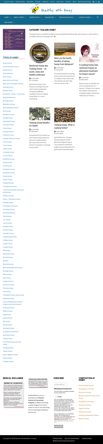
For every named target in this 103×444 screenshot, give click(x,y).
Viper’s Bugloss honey (10, 355)
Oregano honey (8, 281)
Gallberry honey (8, 196)
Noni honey (7, 278)
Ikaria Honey (7, 216)
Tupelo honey (7, 351)
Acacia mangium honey (11, 66)
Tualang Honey (8, 348)
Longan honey (8, 247)
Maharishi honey (8, 254)
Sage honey (7, 314)
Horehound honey (9, 213)
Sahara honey (7, 318)
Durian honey (7, 162)
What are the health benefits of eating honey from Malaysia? (64, 61)
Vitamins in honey (85, 412)
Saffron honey (7, 311)
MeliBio (5, 261)
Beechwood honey (9, 97)
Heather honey (8, 202)
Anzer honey (7, 77)
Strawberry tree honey (10, 332)
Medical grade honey (84, 2)
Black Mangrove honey (10, 108)
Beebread (45, 2)
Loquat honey (7, 244)
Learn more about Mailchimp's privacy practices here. (64, 421)
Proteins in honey (85, 405)
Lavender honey (8, 233)
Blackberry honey (9, 104)
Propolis (37, 2)
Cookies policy (87, 438)
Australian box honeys (10, 80)
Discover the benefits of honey (25, 438)
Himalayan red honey (10, 206)
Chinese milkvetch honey (11, 138)
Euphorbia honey (9, 173)
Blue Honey (7, 111)
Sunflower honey (8, 335)
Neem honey (7, 274)
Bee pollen (30, 2)
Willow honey (7, 358)
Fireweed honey (8, 183)
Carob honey (7, 128)
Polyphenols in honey (86, 401)
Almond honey (8, 73)
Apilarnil (68, 2)
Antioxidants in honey (86, 389)
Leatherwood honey (10, 237)
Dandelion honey (8, 159)
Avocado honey (8, 87)
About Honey (19, 17)
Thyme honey (7, 338)
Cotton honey (7, 156)
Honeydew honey (9, 209)
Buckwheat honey (9, 121)
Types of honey (9, 2)
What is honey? (84, 419)
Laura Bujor (35, 78)
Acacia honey (7, 63)
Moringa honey (8, 271)
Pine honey (7, 291)
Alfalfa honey (7, 70)
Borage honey (7, 118)
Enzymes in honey (85, 392)
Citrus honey (7, 142)
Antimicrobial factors (86, 385)
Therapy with (34, 17)
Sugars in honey (84, 408)
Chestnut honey (8, 135)
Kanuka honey (8, 226)
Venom (52, 2)
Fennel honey (7, 179)
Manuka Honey (20, 2)
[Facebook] (93, 2)
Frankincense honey (10, 186)
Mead (74, 2)
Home (7, 17)
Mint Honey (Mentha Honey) (12, 268)
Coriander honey (8, 152)
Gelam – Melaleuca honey (11, 199)
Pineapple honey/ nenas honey (13, 295)
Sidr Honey (6, 321)
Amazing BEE (49, 17)
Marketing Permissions (63, 389)
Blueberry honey (8, 114)
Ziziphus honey (8, 361)
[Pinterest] (99, 2)
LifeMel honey (8, 240)
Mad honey (9, 22)
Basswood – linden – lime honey (14, 94)
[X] (96, 2)
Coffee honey (7, 149)
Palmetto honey (8, 285)
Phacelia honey (8, 288)
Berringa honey (8, 101)
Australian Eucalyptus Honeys (13, 84)
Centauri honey (8, 132)
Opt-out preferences (72, 438)
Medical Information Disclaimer (64, 441)
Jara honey (6, 220)
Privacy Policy (57, 438)
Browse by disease (66, 17)
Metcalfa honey (8, 264)
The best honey (84, 17)
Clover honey (7, 145)
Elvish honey (7, 166)
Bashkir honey (8, 90)
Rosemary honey (8, 308)
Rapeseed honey (8, 298)
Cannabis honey (8, 125)
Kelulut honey (8, 230)
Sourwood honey (8, 328)
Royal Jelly (60, 2)
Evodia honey (7, 176)
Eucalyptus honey (9, 169)
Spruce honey (7, 325)
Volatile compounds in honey (89, 415)
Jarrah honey (7, 223)
